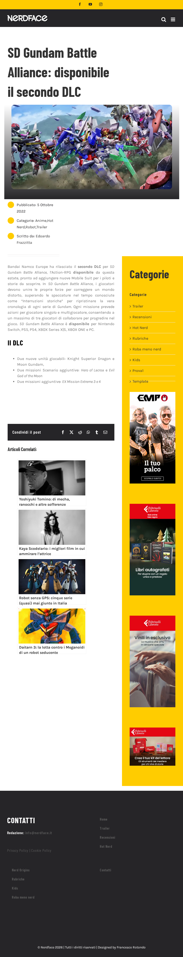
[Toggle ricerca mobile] (163, 19)
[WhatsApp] (88, 432)
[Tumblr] (96, 432)
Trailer (41, 227)
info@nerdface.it (38, 832)
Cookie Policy (41, 850)
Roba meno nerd (146, 349)
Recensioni (142, 317)
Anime (40, 220)
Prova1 (137, 370)
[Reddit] (80, 432)
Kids (136, 360)
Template (140, 381)
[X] (71, 432)
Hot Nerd (140, 327)
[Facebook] (63, 432)
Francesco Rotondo (131, 947)
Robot (30, 227)
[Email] (105, 432)
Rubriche (140, 338)
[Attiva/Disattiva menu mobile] (173, 19)
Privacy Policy (17, 850)
